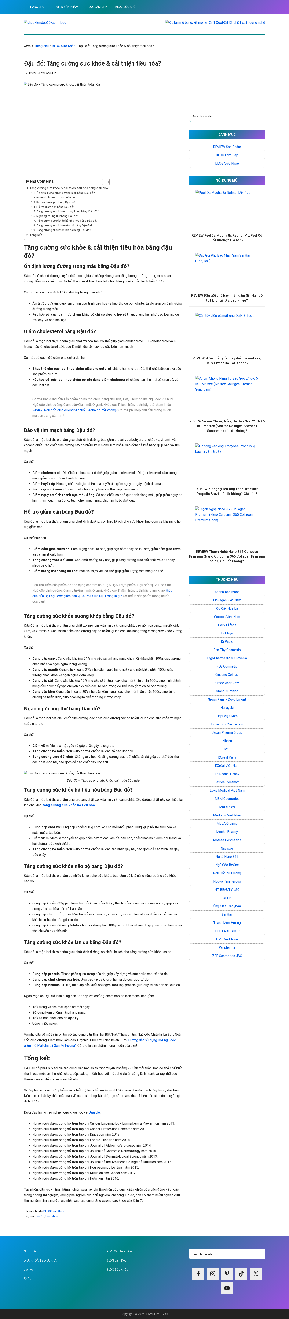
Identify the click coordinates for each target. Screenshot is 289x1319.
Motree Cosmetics (227, 840)
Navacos (227, 848)
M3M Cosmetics (227, 799)
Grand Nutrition (227, 691)
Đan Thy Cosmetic (227, 650)
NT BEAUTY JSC (227, 890)
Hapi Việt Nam (227, 716)
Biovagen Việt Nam (227, 600)
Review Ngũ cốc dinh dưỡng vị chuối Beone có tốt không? (75, 410)
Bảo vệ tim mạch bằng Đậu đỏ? (56, 202)
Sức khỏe (51, 1216)
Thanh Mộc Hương (227, 923)
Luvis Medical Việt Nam (227, 790)
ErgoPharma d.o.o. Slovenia (227, 658)
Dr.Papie (227, 642)
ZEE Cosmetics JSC (227, 956)
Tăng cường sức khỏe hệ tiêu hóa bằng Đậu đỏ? (67, 220)
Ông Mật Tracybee (227, 906)
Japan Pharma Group (227, 733)
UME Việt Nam (227, 939)
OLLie (227, 898)
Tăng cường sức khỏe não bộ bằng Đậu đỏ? (64, 225)
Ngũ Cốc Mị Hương (227, 873)
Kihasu (227, 741)
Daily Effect (227, 625)
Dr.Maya (227, 633)
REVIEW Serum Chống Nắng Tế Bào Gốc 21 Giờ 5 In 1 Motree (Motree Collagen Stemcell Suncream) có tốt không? (227, 426)
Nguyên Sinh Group (227, 881)
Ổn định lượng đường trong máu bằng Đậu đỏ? (65, 192)
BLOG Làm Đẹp (227, 155)
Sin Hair (227, 914)
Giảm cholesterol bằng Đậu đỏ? (56, 197)
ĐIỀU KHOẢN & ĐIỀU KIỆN (40, 1260)
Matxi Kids (227, 807)
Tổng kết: (36, 235)
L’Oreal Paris (227, 757)
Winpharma (227, 948)
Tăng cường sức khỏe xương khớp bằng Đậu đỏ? (67, 211)
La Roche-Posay (227, 774)
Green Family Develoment (227, 699)
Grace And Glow (227, 683)
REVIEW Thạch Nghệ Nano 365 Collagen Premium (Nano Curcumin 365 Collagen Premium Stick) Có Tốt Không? (227, 556)
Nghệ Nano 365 (227, 857)
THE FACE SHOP (227, 931)
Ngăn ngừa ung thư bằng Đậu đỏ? (57, 216)
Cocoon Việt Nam (227, 617)
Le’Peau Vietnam (227, 782)
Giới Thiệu (30, 1251)
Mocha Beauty (227, 832)
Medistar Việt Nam (227, 815)
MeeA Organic (227, 824)
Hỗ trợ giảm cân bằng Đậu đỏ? (55, 206)
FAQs (27, 1278)
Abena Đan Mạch (227, 592)
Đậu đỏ (39, 1216)
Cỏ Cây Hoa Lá (227, 608)
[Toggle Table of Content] (104, 182)
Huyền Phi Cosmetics (227, 724)
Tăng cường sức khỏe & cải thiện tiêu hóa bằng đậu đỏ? (69, 188)
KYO (227, 749)
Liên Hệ (28, 1269)
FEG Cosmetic (227, 666)
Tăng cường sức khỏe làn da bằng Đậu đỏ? (63, 230)
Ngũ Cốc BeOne (227, 865)
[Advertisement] (227, 73)
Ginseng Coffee (227, 675)
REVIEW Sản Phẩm (227, 147)
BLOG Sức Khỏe (53, 1211)
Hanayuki (227, 708)
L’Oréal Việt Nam (227, 766)
